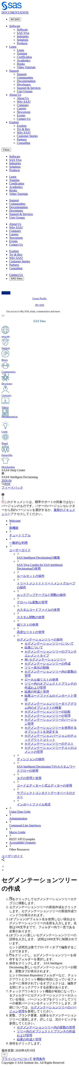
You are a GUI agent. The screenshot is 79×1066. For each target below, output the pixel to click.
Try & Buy (23, 129)
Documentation (26, 81)
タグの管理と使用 (29, 778)
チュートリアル (20, 535)
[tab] (51, 664)
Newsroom (23, 112)
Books (21, 63)
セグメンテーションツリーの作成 (48, 663)
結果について (34, 647)
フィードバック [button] (12, 487)
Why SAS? (24, 101)
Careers (21, 108)
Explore (14, 122)
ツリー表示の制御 (37, 667)
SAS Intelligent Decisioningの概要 (38, 557)
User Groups (24, 91)
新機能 (13, 527)
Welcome (15, 520)
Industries (23, 36)
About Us (15, 94)
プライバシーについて (17, 1058)
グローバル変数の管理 (32, 602)
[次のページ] (3, 870)
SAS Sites (16, 278)
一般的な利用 (18, 542)
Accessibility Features (22, 842)
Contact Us (23, 118)
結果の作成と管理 (37, 691)
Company (23, 105)
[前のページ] (3, 866)
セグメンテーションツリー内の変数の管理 (46, 1027)
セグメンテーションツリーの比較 (48, 711)
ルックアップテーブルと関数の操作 (41, 594)
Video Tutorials (26, 67)
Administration (18, 818)
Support (14, 70)
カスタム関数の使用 (30, 617)
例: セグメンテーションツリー (45, 659)
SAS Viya (23, 33)
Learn (12, 46)
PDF (8, 484)
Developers (24, 84)
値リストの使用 (27, 624)
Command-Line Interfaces (25, 825)
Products (22, 43)
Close (6, 149)
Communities (25, 77)
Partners (22, 139)
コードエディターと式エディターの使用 (44, 785)
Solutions (22, 39)
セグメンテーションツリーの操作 (40, 639)
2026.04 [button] (7, 480)
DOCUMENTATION (15, 12)
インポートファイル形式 (34, 804)
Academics (23, 60)
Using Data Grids (19, 811)
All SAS (15, 19)
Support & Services (28, 88)
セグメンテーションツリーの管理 (48, 715)
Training (22, 53)
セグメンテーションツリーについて (49, 643)
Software (14, 26)
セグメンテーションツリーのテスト (49, 743)
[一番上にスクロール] (4, 1055)
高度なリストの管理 (30, 632)
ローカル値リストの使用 (41, 679)
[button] (3, 473)
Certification (24, 57)
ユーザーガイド (20, 550)
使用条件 (39, 1058)
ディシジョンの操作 (30, 759)
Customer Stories (27, 136)
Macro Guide (17, 832)
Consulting (23, 142)
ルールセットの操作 (30, 576)
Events (21, 115)
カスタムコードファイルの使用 (38, 609)
